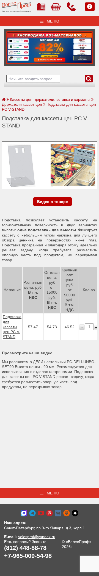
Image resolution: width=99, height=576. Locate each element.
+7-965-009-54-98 (28, 555)
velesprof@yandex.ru (36, 537)
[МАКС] (24, 513)
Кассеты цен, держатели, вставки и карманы (50, 99)
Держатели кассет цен (22, 104)
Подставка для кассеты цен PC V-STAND (12, 327)
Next (10, 46)
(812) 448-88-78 (25, 547)
